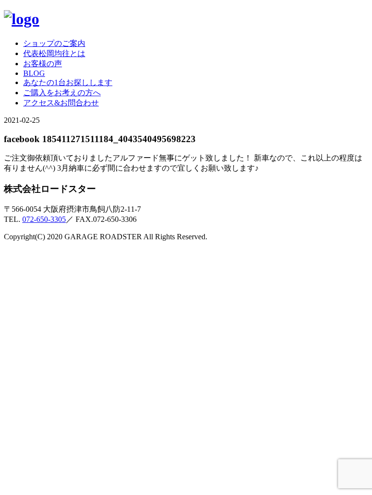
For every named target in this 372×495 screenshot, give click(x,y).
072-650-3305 (44, 219)
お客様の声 (42, 63)
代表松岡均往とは (54, 53)
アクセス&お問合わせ (61, 103)
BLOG (34, 73)
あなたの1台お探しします (67, 82)
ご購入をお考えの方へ (62, 92)
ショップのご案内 (54, 43)
